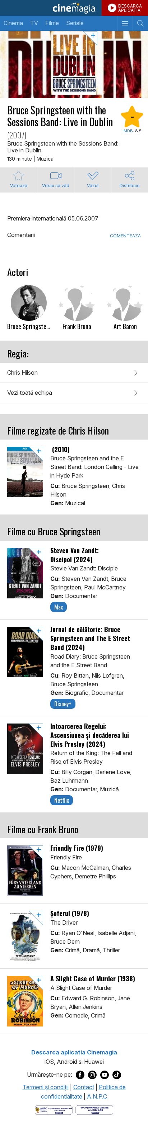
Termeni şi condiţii (46, 1087)
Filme (52, 23)
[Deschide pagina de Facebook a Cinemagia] (80, 1075)
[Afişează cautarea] (140, 23)
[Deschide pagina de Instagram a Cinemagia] (92, 1075)
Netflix (61, 800)
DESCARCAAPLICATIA (130, 8)
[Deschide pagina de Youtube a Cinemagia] (104, 1075)
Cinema (13, 23)
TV (34, 23)
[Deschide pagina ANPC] (54, 1109)
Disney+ (62, 703)
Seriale (75, 23)
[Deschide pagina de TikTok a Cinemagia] (116, 1075)
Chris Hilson (22, 372)
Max (58, 607)
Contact (83, 1087)
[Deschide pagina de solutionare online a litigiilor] (94, 1109)
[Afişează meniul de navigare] (125, 23)
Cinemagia (74, 8)
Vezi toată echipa (29, 392)
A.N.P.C (97, 1096)
